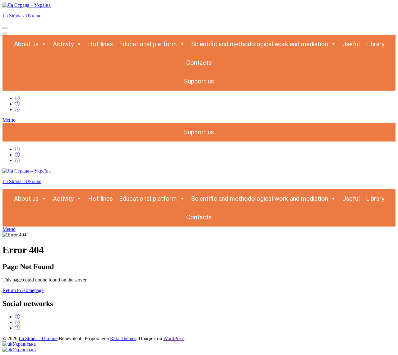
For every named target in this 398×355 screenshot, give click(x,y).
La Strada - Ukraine (21, 15)
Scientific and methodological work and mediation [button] (259, 44)
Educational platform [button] (148, 44)
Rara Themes (123, 338)
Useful (351, 44)
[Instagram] (17, 103)
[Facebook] (17, 98)
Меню (9, 120)
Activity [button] (63, 44)
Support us (199, 81)
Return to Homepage (23, 290)
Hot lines (100, 44)
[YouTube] (17, 109)
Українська (24, 344)
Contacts (199, 62)
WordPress (173, 338)
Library (375, 44)
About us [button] (26, 44)
